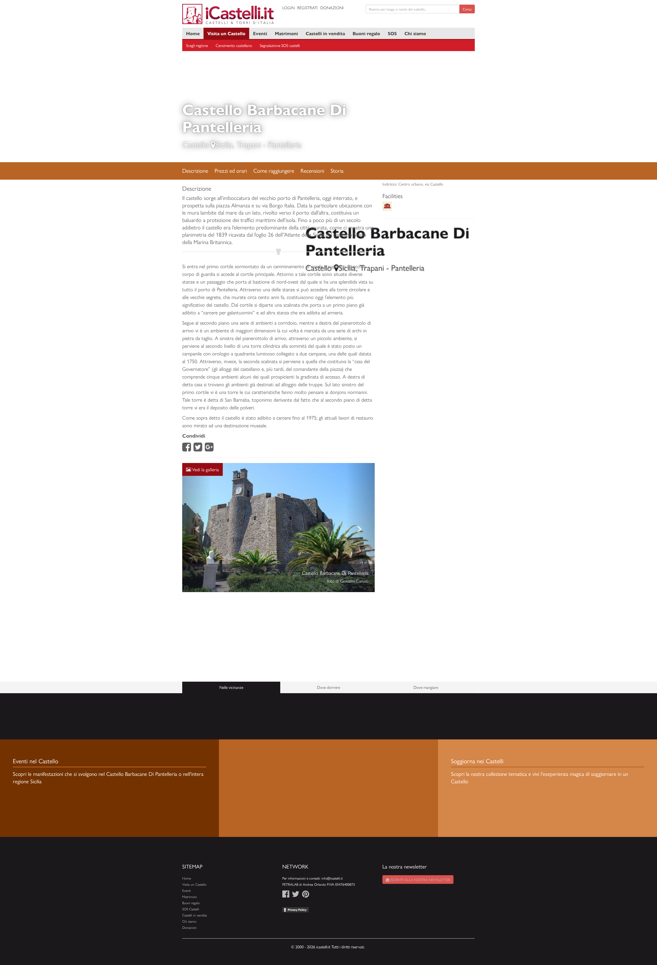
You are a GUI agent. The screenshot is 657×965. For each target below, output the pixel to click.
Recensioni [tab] (312, 170)
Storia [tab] (337, 170)
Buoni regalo (366, 33)
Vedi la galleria (205, 469)
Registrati (307, 8)
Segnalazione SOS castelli (280, 45)
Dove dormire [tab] (328, 687)
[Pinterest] (305, 895)
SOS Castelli (190, 908)
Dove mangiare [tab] (425, 687)
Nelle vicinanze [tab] (231, 687)
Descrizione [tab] (195, 170)
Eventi (260, 33)
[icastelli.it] (228, 14)
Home (193, 33)
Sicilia (224, 144)
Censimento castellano (234, 45)
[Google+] (209, 448)
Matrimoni (286, 33)
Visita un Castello (226, 33)
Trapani (249, 144)
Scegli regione (197, 45)
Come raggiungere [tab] (273, 170)
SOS (392, 33)
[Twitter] (198, 448)
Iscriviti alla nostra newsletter (419, 879)
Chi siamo (415, 33)
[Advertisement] (278, 637)
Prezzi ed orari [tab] (231, 170)
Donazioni (332, 8)
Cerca (467, 9)
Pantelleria (284, 144)
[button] (196, 527)
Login (288, 8)
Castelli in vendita (325, 33)
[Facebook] (186, 448)
